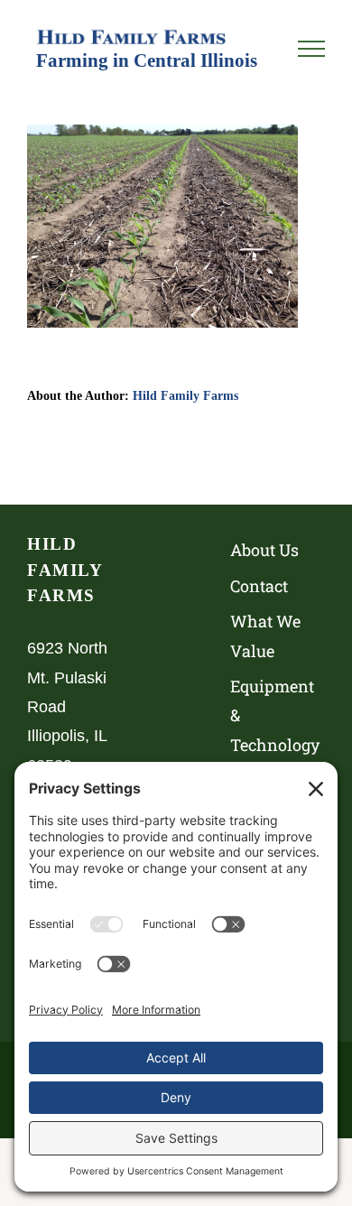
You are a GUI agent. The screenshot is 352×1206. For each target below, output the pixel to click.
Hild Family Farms (185, 395)
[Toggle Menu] (311, 49)
